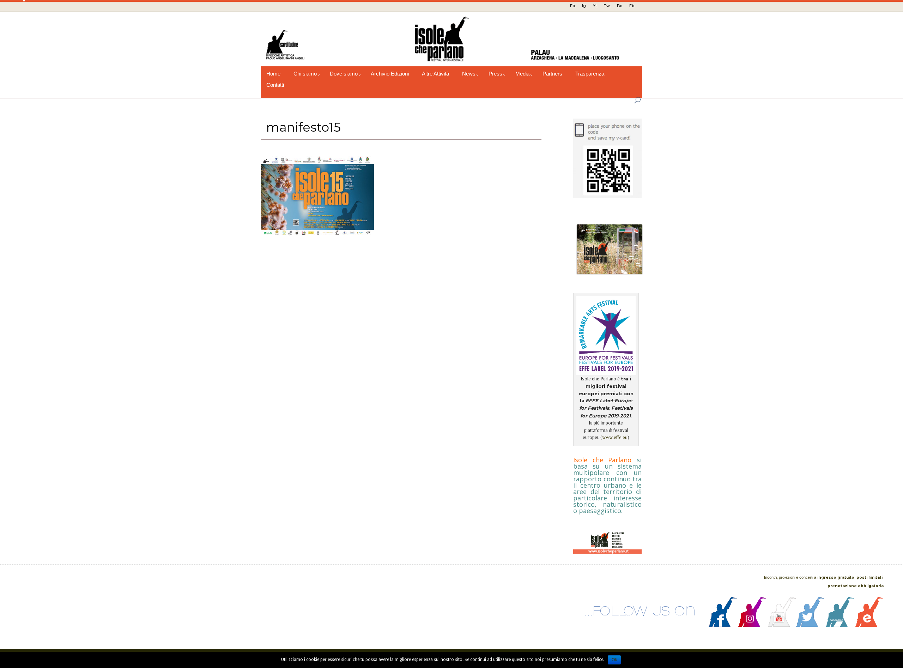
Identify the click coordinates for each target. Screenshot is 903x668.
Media (522, 74)
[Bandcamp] (840, 625)
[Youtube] (782, 625)
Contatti (275, 85)
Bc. (620, 5)
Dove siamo (344, 74)
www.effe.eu (615, 437)
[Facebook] (723, 625)
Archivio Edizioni (390, 74)
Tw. (607, 5)
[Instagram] (752, 625)
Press (495, 74)
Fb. (573, 5)
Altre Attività (435, 74)
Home (273, 74)
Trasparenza (589, 74)
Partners (552, 74)
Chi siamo (305, 74)
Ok (614, 659)
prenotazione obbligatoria (856, 586)
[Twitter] (810, 625)
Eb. (632, 5)
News (468, 74)
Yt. (595, 5)
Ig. (584, 5)
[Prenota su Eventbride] (869, 625)
